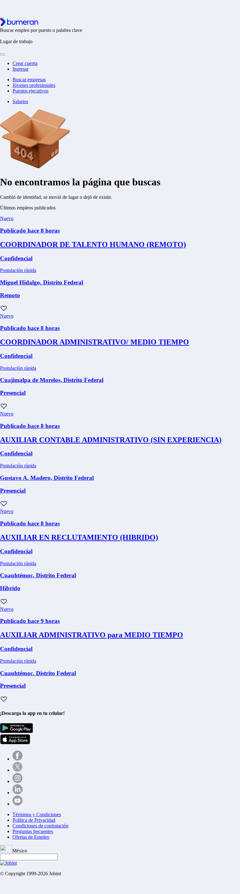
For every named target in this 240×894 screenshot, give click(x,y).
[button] (4, 308)
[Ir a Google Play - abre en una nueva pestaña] (16, 731)
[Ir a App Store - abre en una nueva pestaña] (15, 742)
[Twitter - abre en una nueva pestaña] (17, 770)
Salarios (20, 101)
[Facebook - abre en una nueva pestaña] (17, 758)
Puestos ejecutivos (30, 90)
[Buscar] (2, 54)
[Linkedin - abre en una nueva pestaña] (17, 792)
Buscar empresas (29, 79)
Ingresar (20, 69)
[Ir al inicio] (19, 24)
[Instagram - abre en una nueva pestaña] (17, 781)
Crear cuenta (25, 63)
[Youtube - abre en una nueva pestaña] (17, 803)
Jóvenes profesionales (33, 85)
